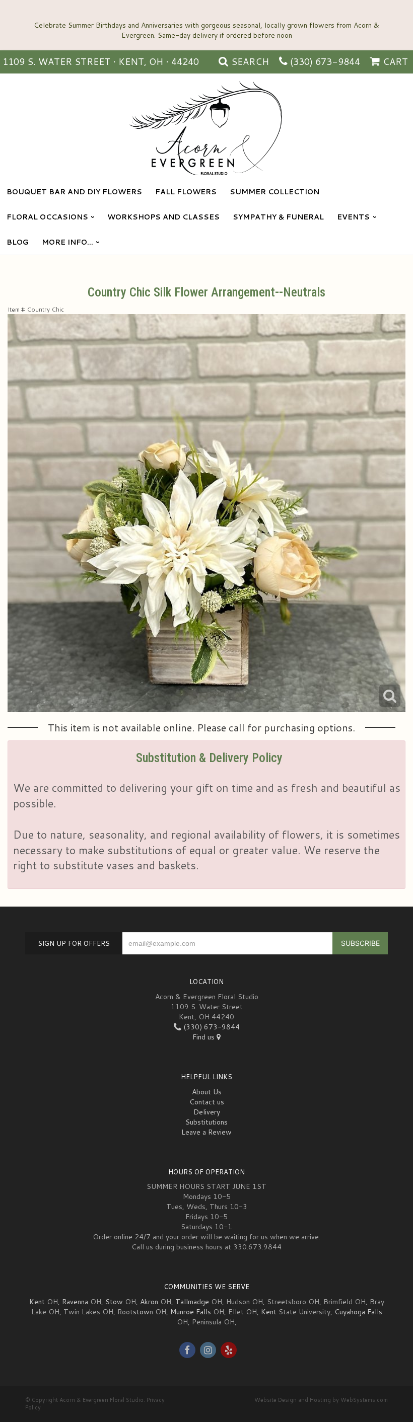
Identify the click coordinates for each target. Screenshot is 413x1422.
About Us (207, 1092)
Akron (149, 1302)
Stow (114, 1302)
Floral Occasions (47, 217)
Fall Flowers (186, 192)
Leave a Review (206, 1132)
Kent (37, 1302)
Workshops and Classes (163, 217)
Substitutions (206, 1122)
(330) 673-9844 (325, 61)
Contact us (206, 1102)
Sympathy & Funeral (278, 217)
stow (141, 1312)
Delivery (206, 1112)
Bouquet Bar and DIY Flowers (74, 192)
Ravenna (75, 1302)
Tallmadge (192, 1302)
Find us (204, 1037)
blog (18, 242)
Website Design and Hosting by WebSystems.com (321, 1400)
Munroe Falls (190, 1312)
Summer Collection (274, 192)
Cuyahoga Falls (358, 1312)
